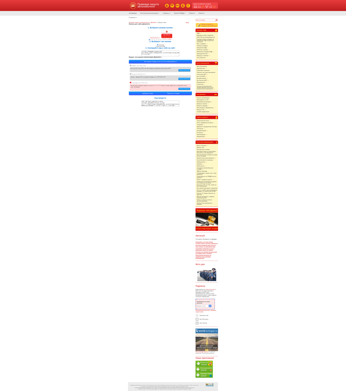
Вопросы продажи (202, 105)
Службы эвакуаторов (203, 111)
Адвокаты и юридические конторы (207, 126)
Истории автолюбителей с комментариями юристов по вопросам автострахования (205, 87)
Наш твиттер (203, 323)
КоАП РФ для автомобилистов (206, 37)
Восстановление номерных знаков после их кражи (207, 155)
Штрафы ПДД (201, 30)
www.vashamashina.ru (169, 61)
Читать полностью (184, 70)
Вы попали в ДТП (202, 80)
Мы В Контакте (204, 319)
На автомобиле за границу (205, 160)
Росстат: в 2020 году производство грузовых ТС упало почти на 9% (207, 190)
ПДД (198, 33)
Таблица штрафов (202, 45)
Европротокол (201, 68)
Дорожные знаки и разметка (205, 35)
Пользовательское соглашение (175, 389)
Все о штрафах (201, 43)
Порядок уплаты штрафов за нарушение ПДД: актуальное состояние (205, 40)
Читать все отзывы (173, 93)
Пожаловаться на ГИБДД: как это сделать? (206, 177)
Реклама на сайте (187, 389)
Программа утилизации (204, 101)
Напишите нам (204, 315)
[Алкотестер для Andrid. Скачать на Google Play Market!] (204, 366)
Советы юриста (202, 117)
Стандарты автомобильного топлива (205, 168)
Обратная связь (163, 389)
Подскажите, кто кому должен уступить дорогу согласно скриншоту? (207, 242)
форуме (214, 239)
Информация (201, 136)
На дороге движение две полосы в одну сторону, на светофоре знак (206, 246)
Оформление (201, 82)
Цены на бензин (201, 145)
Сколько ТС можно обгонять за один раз (206, 194)
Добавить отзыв (147, 93)
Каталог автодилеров (203, 97)
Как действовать (201, 78)
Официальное (201, 162)
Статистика (200, 84)
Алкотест (201, 13)
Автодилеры (201, 94)
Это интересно (201, 57)
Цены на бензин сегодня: (202, 4)
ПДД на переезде (202, 171)
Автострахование (202, 63)
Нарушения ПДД (202, 47)
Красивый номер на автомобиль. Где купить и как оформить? (206, 152)
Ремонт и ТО (200, 109)
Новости (192, 13)
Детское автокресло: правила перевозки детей (205, 197)
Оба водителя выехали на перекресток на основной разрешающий (203, 257)
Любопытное (200, 166)
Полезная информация (204, 142)
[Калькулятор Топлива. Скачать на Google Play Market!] (204, 377)
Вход (187, 22)
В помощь (200, 132)
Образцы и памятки (202, 55)
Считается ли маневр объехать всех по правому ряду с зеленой (206, 252)
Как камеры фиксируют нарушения (207, 188)
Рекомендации (201, 134)
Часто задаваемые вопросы (205, 122)
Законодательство (202, 53)
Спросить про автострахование (206, 72)
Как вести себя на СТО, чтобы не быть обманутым (206, 185)
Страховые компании (203, 70)
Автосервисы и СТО (203, 99)
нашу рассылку (210, 289)
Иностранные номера (203, 149)
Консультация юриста (202, 352)
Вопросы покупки (202, 103)
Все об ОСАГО (201, 76)
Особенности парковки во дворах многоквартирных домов (207, 182)
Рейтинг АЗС (200, 147)
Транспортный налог (203, 120)
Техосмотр (200, 128)
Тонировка (200, 124)
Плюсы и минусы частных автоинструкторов (204, 200)
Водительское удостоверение (205, 158)
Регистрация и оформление (205, 107)
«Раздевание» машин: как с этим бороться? (206, 173)
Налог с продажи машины (204, 179)
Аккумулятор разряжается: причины (205, 203)
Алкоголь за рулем (202, 49)
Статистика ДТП (201, 74)
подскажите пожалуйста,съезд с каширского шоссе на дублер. (205, 249)
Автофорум (133, 13)
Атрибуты (199, 164)
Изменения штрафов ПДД (204, 51)
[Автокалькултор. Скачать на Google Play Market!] (204, 371)
